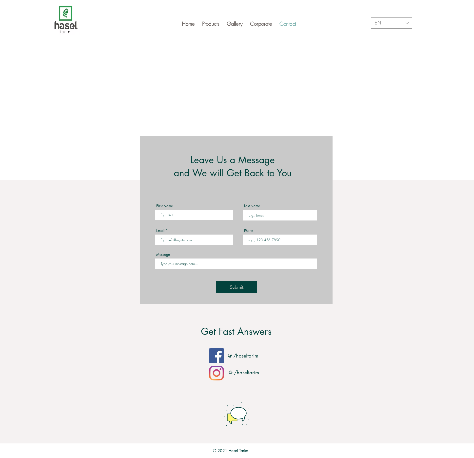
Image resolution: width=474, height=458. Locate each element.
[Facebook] (216, 355)
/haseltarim (246, 372)
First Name (164, 206)
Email (160, 230)
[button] (210, 24)
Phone (248, 230)
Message (163, 254)
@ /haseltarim (243, 356)
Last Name (252, 206)
